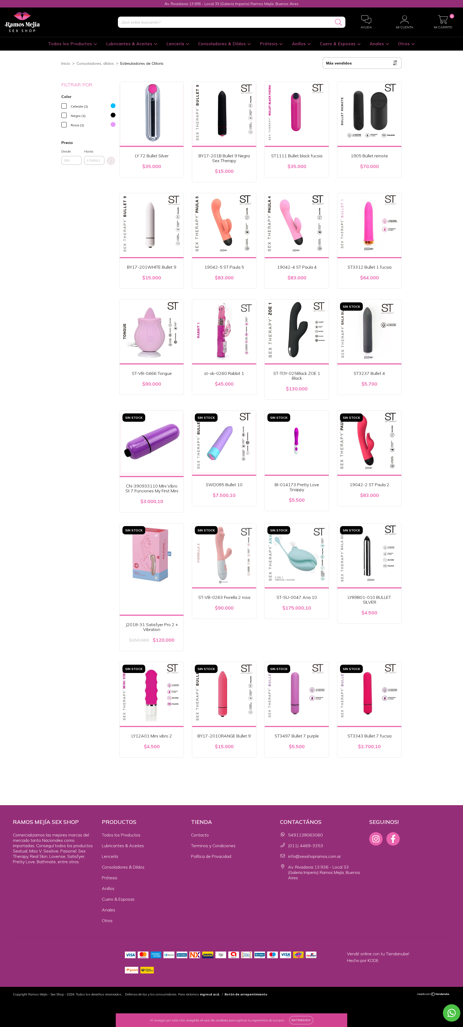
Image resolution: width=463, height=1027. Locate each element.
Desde (66, 151)
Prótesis (269, 43)
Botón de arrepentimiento (246, 994)
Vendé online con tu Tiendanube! (378, 953)
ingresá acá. (210, 994)
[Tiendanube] (433, 995)
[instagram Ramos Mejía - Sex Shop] (376, 839)
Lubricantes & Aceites (130, 43)
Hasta (88, 151)
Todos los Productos (71, 43)
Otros (404, 43)
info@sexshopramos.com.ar (314, 856)
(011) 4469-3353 (305, 845)
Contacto (200, 835)
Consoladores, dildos (95, 63)
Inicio (65, 63)
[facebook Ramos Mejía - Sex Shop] (393, 839)
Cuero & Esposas (338, 43)
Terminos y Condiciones (213, 845)
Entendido (301, 1020)
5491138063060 (305, 835)
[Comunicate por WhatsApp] (451, 1013)
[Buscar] (338, 22)
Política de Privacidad (211, 856)
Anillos (299, 43)
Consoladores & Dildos (222, 43)
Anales (378, 43)
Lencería (176, 43)
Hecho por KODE (363, 960)
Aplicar (111, 161)
